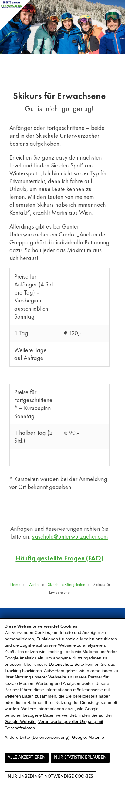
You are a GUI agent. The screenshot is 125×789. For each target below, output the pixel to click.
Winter (34, 584)
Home (15, 584)
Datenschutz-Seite (66, 664)
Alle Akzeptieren (27, 757)
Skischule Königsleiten (66, 584)
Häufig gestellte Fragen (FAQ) (59, 558)
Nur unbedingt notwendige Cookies (50, 776)
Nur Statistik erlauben (80, 757)
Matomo (96, 737)
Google (79, 737)
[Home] (15, 15)
